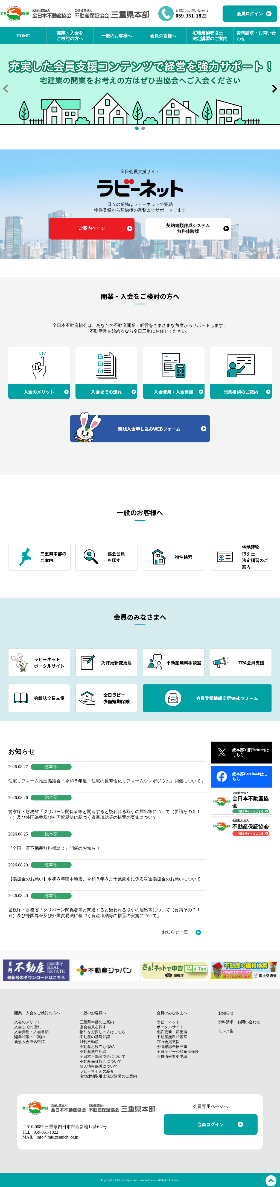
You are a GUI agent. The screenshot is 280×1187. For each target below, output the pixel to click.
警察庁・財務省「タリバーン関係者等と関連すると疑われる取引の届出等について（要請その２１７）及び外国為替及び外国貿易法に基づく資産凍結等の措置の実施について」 (104, 814)
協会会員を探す (93, 1027)
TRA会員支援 (168, 1042)
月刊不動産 (89, 1042)
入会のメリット (27, 1022)
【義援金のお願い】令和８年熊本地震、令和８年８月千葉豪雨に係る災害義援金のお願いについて (104, 879)
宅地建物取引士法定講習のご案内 (108, 1076)
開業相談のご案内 (29, 1037)
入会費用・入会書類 (31, 1032)
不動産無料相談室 (172, 1037)
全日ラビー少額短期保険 (178, 1052)
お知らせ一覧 (175, 932)
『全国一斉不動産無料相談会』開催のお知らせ (54, 848)
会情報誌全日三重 (172, 1047)
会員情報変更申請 (172, 1057)
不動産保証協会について (101, 1061)
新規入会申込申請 (29, 1042)
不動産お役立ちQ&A (97, 1047)
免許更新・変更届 (172, 1032)
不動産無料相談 (93, 1052)
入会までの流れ (27, 1027)
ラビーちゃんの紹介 (97, 1071)
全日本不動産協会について (103, 1057)
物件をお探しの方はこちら (103, 1032)
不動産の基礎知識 (95, 1037)
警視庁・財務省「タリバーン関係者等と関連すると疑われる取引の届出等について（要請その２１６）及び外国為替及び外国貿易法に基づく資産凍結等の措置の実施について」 (104, 912)
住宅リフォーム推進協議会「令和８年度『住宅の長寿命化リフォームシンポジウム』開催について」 (106, 781)
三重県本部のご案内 (97, 1022)
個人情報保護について (99, 1066)
